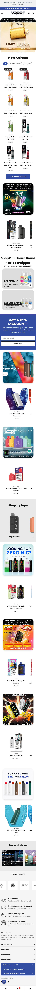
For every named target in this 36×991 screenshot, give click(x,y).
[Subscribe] (33, 945)
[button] (33, 13)
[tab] (5, 63)
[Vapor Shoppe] (18, 13)
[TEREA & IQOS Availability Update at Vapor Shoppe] (12, 858)
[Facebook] (2, 982)
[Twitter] (8, 982)
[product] (6, 988)
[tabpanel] (18, 123)
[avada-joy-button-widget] (4, 982)
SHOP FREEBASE (10, 281)
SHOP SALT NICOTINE (13, 302)
